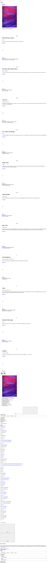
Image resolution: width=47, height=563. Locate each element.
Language (1, 419)
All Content (4, 552)
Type (2, 551)
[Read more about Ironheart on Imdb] (10, 363)
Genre (1, 418)
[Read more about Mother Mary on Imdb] (10, 175)
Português (3, 4)
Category (1, 417)
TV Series (11, 552)
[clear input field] (30, 410)
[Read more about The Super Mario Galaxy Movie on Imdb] (10, 81)
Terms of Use (7, 548)
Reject (1, 549)
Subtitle (2, 558)
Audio (15, 552)
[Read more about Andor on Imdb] (10, 301)
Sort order (1, 561)
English (2, 2)
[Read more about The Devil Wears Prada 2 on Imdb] (10, 50)
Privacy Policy (2, 548)
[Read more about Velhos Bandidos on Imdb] (10, 206)
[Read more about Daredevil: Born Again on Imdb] (10, 332)
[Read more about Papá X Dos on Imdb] (10, 238)
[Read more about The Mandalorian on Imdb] (10, 269)
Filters (4, 414)
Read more (3, 58)
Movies (8, 552)
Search (2, 414)
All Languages (4, 557)
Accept (4, 549)
